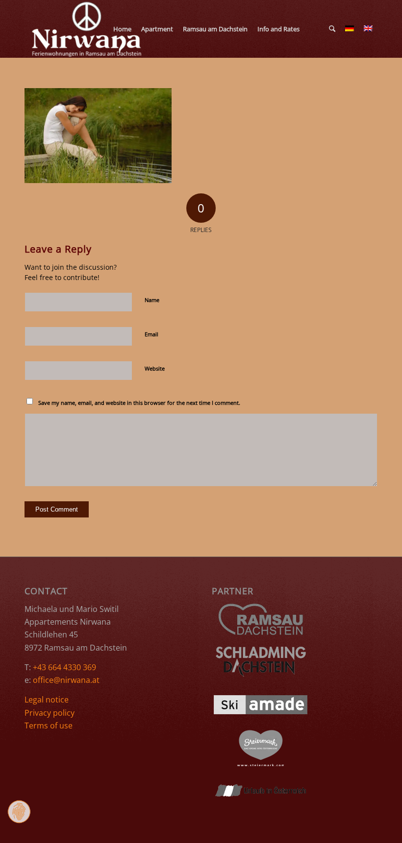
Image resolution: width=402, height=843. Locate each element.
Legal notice (47, 699)
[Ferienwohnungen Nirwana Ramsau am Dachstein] (88, 29)
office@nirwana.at (66, 680)
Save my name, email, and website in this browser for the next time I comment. (139, 402)
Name (152, 300)
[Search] (332, 29)
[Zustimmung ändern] (19, 811)
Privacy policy (50, 712)
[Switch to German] (309, 29)
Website (155, 368)
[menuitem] (122, 29)
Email (151, 334)
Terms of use (49, 725)
